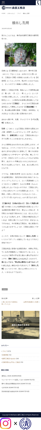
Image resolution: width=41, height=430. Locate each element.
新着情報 (5, 355)
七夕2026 (5, 387)
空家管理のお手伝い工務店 (11, 362)
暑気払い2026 (6, 376)
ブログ (19, 13)
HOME (3, 13)
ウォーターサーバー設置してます (13, 380)
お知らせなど (11, 13)
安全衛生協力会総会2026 (10, 391)
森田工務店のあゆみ (9, 358)
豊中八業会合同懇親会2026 (11, 383)
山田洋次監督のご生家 (30, 302)
